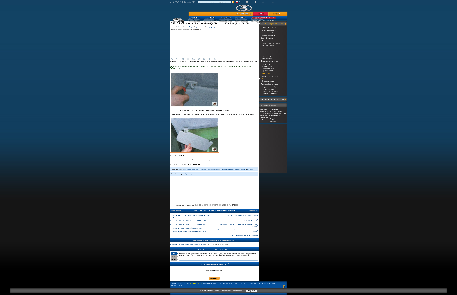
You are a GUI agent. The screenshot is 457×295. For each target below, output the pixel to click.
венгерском (250, 169)
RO (242, 283)
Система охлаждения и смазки (271, 43)
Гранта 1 (207, 288)
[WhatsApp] (220, 205)
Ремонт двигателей (267, 41)
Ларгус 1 (243, 288)
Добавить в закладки (177, 285)
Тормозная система (267, 71)
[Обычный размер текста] (193, 58)
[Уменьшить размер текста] (182, 58)
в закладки (277, 2)
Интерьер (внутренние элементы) (272, 79)
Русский (241, 2)
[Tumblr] (226, 205)
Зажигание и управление (269, 50)
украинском (210, 169)
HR (239, 283)
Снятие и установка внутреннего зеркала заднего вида (191, 216)
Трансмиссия (266, 53)
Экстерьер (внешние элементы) (271, 76)
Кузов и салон (266, 74)
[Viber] (216, 205)
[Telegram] (213, 205)
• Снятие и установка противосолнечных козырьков (199, 244)
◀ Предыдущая (175, 211)
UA (235, 283)
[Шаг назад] (172, 58)
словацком (243, 169)
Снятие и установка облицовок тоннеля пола (189, 232)
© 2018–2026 (180, 283)
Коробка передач (267, 58)
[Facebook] (200, 205)
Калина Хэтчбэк (272, 99)
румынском (230, 169)
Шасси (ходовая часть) (269, 61)
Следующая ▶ (253, 211)
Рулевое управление (268, 68)
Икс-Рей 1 (256, 288)
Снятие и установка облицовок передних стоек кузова (238, 225)
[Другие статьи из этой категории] (199, 58)
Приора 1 (220, 288)
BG (230, 283)
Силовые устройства (268, 89)
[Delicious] (229, 205)
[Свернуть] (285, 23)
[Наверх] (283, 287)
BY (232, 283)
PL (244, 283)
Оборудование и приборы (269, 87)
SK (247, 283)
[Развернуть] (285, 99)
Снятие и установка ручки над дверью (242, 215)
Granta (276, 13)
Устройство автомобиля (269, 30)
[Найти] (233, 2)
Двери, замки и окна (268, 81)
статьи (250, 2)
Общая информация (268, 28)
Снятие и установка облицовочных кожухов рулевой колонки (240, 220)
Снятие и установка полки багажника (242, 235)
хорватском (223, 169)
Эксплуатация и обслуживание (271, 33)
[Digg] (233, 205)
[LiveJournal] (223, 205)
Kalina (261, 13)
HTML (174, 256)
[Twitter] (203, 205)
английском (187, 169)
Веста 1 (232, 288)
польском (237, 169)
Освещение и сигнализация (270, 91)
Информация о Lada (209, 283)
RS (237, 283)
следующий (273, 121)
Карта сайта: (221, 283)
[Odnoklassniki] (206, 205)
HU (249, 283)
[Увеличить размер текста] (188, 58)
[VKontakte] (196, 205)
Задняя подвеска (267, 66)
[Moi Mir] (210, 205)
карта (258, 2)
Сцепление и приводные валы (270, 56)
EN (227, 283)
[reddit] (236, 205)
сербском (216, 169)
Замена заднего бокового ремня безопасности (189, 221)
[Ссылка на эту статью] (204, 58)
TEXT (174, 253)
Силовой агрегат (267, 38)
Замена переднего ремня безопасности (187, 228)
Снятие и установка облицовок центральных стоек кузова (237, 230)
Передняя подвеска (267, 64)
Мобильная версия (196, 283)
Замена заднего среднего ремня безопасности (189, 224)
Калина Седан (272, 23)
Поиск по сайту (271, 283)
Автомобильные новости (270, 288)
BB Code (173, 259)
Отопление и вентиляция (269, 94)
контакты (267, 2)
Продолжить (251, 291)
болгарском (195, 169)
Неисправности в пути (268, 35)
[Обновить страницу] (177, 58)
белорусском (202, 169)
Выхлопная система (268, 45)
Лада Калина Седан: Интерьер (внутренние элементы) (214, 211)
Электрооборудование (269, 84)
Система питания (267, 48)
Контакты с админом (258, 283)
